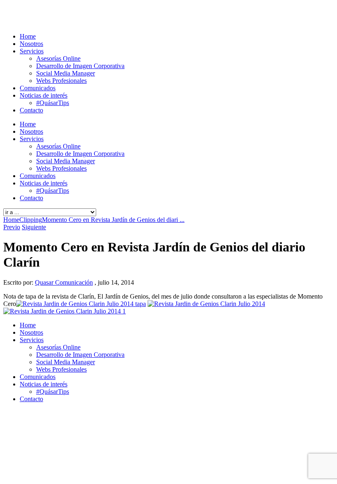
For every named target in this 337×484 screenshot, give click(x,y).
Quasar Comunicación (64, 282)
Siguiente (34, 227)
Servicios (32, 51)
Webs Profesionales (61, 80)
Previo (11, 227)
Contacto (31, 110)
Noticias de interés (43, 95)
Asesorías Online (58, 58)
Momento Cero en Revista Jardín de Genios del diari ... (113, 219)
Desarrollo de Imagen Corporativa (80, 65)
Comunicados (37, 87)
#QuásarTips (52, 102)
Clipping (30, 219)
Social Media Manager (65, 73)
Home (28, 36)
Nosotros (31, 43)
